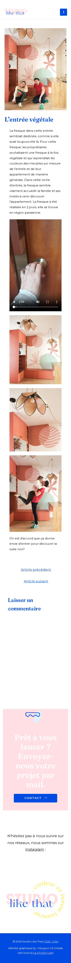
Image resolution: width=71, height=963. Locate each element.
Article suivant (36, 581)
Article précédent (36, 569)
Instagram (34, 849)
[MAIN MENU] (63, 12)
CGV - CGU (51, 941)
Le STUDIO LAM (43, 952)
